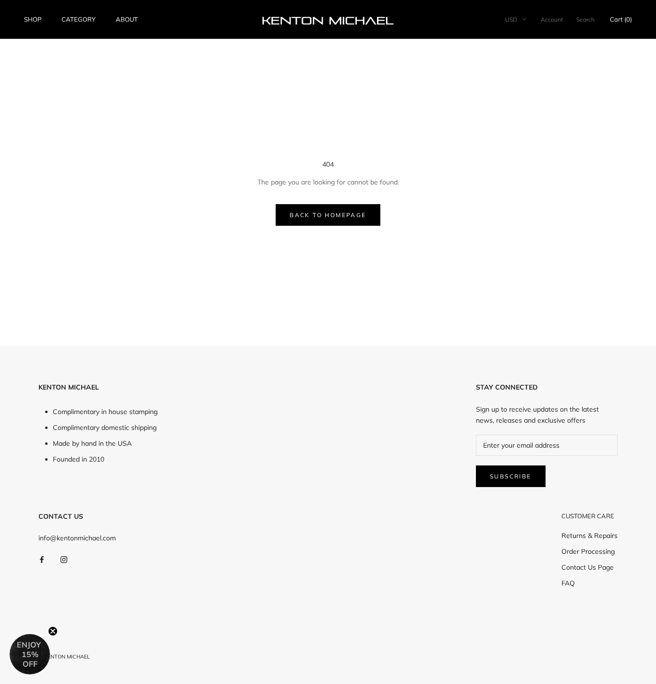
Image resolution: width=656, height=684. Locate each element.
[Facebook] (41, 558)
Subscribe (511, 476)
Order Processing (588, 551)
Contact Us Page (587, 567)
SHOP (32, 19)
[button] (30, 654)
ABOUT (127, 19)
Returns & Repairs (589, 535)
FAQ (568, 583)
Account (552, 19)
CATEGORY (78, 19)
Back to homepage (328, 215)
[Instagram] (64, 558)
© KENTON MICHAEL (64, 656)
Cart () (621, 19)
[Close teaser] (53, 631)
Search (585, 19)
